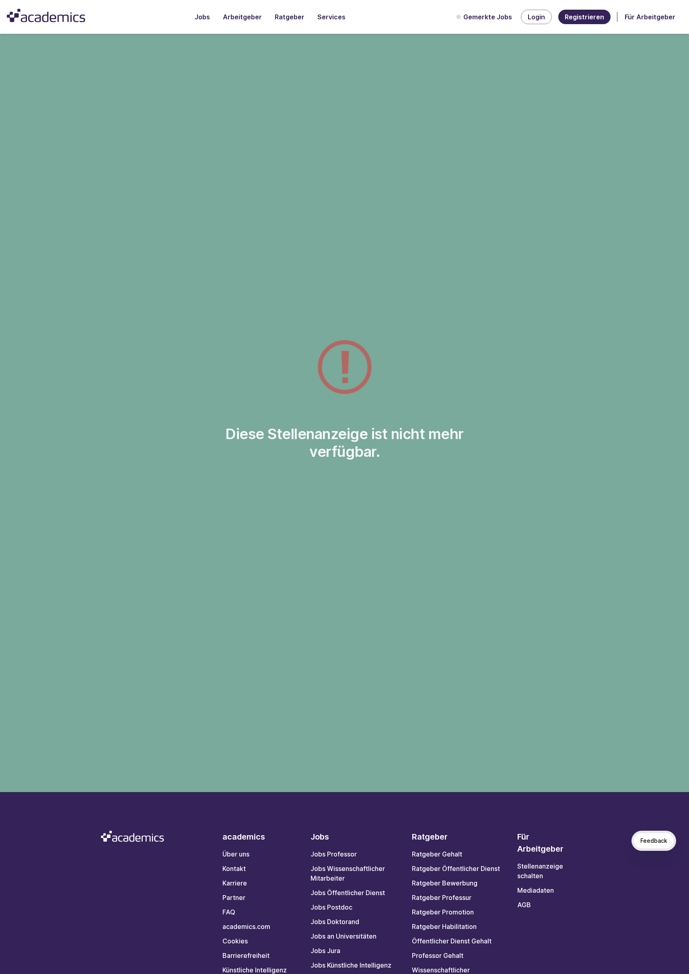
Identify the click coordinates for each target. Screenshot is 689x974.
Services (331, 17)
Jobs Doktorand (335, 922)
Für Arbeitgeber (650, 17)
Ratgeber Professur (441, 898)
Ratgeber (289, 17)
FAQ (228, 912)
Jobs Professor (334, 854)
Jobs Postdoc (331, 907)
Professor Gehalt (437, 955)
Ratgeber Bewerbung (444, 883)
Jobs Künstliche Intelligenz (351, 965)
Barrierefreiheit (245, 955)
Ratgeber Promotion (443, 912)
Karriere (234, 883)
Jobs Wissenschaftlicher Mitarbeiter (348, 873)
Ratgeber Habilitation (444, 926)
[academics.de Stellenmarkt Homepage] (46, 15)
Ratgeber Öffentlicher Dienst (456, 869)
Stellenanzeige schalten (540, 871)
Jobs (202, 17)
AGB (524, 905)
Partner (233, 898)
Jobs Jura (325, 951)
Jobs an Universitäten (343, 936)
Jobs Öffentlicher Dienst (348, 893)
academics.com (246, 926)
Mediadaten (535, 890)
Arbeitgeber (242, 17)
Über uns (235, 854)
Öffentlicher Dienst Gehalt (452, 941)
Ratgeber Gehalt (437, 854)
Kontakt (234, 869)
